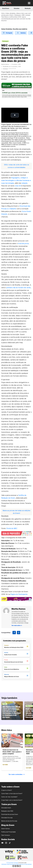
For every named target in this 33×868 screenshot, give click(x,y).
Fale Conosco (5, 835)
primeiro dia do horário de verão (19, 287)
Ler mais (5, 764)
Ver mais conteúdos (17, 774)
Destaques (18, 15)
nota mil (18, 186)
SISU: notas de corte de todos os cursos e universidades (16, 166)
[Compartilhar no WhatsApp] (18, 632)
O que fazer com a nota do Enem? (11, 800)
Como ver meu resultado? (9, 797)
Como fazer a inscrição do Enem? (11, 793)
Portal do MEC (11, 528)
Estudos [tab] (16, 8)
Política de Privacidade (8, 832)
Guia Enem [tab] (5, 8)
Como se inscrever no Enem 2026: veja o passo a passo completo (12, 751)
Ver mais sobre (17, 625)
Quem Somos (5, 828)
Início (2, 13)
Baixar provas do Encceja (9, 821)
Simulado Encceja (6, 817)
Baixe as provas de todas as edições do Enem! (16, 512)
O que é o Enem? (6, 790)
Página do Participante (18, 594)
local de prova (23, 243)
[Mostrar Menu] (29, 3)
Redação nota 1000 (7, 811)
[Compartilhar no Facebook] (14, 632)
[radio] (9, 68)
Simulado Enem (6, 808)
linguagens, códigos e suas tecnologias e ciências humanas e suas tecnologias (16, 180)
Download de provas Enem (9, 814)
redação (24, 183)
